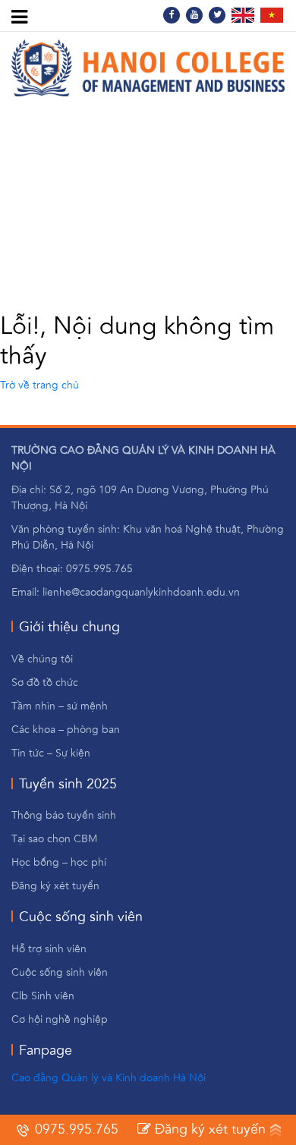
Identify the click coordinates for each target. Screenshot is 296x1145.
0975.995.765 (74, 1130)
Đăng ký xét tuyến (208, 1130)
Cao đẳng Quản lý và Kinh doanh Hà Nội (108, 1078)
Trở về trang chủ (39, 385)
